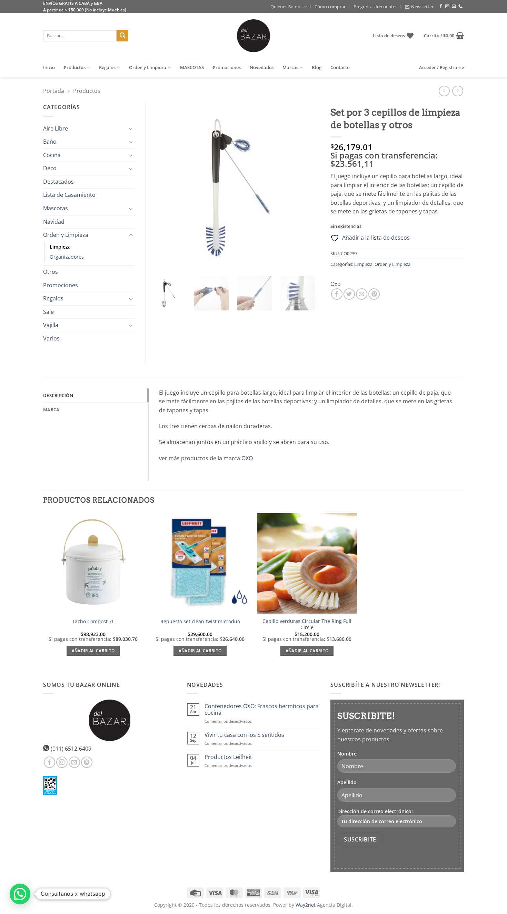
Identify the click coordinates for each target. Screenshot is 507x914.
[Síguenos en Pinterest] (86, 762)
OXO (247, 458)
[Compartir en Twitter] (349, 294)
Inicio (49, 67)
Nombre (347, 753)
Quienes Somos (286, 6)
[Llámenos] (460, 6)
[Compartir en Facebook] (336, 294)
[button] (419, 6)
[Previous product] (457, 91)
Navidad (53, 221)
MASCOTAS (192, 67)
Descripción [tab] (58, 395)
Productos (75, 67)
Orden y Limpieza (147, 67)
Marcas (290, 67)
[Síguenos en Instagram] (447, 6)
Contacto (340, 67)
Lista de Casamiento (69, 195)
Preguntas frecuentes (375, 6)
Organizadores (67, 256)
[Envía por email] (361, 294)
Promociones (227, 67)
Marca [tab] (51, 409)
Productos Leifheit (228, 757)
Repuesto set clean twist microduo (200, 621)
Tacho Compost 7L (93, 621)
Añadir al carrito (93, 650)
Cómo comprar (330, 6)
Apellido (347, 782)
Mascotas (55, 208)
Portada (53, 91)
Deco (50, 168)
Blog (316, 67)
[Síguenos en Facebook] (441, 6)
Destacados (58, 181)
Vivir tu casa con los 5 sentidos (244, 735)
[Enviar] (122, 36)
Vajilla (50, 325)
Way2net (306, 905)
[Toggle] (131, 128)
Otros (50, 272)
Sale (48, 312)
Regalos (107, 67)
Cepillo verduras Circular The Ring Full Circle (306, 624)
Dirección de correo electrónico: (375, 811)
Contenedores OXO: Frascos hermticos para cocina (262, 709)
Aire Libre (55, 128)
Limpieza (363, 264)
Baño (50, 141)
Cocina (52, 155)
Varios (51, 338)
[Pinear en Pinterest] (374, 294)
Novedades (262, 67)
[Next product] (444, 91)
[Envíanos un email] (454, 6)
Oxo (335, 284)
